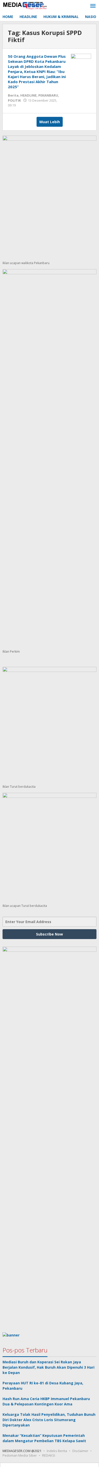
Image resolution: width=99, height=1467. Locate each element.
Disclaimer (80, 1450)
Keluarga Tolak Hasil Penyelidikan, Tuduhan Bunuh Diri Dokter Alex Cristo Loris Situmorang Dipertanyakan (49, 1419)
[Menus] (92, 6)
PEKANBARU (48, 95)
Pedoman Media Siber (20, 1455)
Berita (13, 95)
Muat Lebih (49, 121)
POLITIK (14, 100)
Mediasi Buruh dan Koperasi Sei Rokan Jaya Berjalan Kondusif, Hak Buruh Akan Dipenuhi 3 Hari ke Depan (48, 1367)
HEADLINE (28, 95)
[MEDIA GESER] (25, 5)
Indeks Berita (57, 1450)
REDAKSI (48, 1455)
